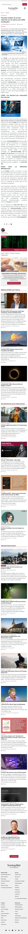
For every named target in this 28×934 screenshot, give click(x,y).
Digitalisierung (4, 255)
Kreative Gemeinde (19, 909)
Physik (2, 253)
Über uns (17, 896)
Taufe (2, 918)
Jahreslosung (17, 915)
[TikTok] (15, 931)
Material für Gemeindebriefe (21, 918)
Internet (7, 253)
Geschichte (17, 253)
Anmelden (25, 0)
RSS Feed (17, 920)
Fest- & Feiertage (4, 909)
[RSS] (22, 931)
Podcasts (3, 883)
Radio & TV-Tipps (4, 885)
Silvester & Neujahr (5, 913)
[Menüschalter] (24, 8)
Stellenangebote (18, 883)
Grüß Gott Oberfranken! (6, 874)
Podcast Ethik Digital (5, 881)
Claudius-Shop (18, 874)
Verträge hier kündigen (19, 881)
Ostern (2, 911)
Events (16, 911)
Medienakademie (18, 907)
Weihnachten (3, 915)
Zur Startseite (14, 856)
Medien (7, 13)
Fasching (3, 904)
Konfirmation (3, 920)
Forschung (12, 253)
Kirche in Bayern (4, 876)
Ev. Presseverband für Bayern (21, 898)
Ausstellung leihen (19, 904)
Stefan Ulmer (6, 24)
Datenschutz (17, 892)
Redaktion (17, 887)
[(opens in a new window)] (6, 931)
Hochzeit (3, 922)
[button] (3, 26)
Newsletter (17, 889)
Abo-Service (17, 876)
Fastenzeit (3, 907)
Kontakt (16, 885)
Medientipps (3, 879)
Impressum (17, 894)
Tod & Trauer (3, 924)
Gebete (16, 913)
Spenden (17, 922)
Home (2, 13)
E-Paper (16, 879)
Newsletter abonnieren (14, 283)
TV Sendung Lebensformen (6, 887)
